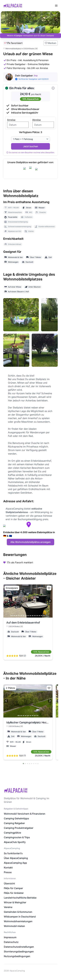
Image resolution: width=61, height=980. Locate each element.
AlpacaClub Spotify (15, 842)
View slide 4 (16, 615)
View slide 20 (44, 615)
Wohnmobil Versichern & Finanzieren (24, 813)
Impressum (10, 937)
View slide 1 (11, 615)
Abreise (36, 119)
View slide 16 (37, 615)
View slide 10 (27, 615)
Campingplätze (12, 832)
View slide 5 (18, 615)
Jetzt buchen (30, 146)
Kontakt (8, 867)
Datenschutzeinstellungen (19, 946)
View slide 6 (27, 715)
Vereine (8, 907)
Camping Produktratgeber (18, 827)
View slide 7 (21, 615)
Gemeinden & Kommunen (18, 911)
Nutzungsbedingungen (17, 956)
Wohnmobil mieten (14, 926)
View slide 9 (25, 615)
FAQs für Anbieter (14, 892)
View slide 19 (43, 615)
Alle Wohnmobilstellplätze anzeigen (30, 542)
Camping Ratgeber (14, 823)
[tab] (23, 763)
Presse (8, 872)
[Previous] (6, 601)
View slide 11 (28, 615)
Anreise (11, 119)
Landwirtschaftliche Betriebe (20, 897)
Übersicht (9, 883)
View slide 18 (41, 615)
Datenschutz (11, 942)
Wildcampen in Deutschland (20, 916)
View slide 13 (32, 615)
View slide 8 (23, 615)
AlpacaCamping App (15, 862)
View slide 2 (12, 615)
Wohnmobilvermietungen (18, 921)
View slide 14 (34, 615)
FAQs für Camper (13, 888)
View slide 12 (30, 615)
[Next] (50, 601)
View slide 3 (14, 615)
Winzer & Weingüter (15, 902)
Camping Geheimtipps (16, 818)
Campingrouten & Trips (17, 837)
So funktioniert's (13, 853)
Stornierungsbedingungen (19, 951)
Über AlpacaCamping (16, 858)
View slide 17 (39, 615)
